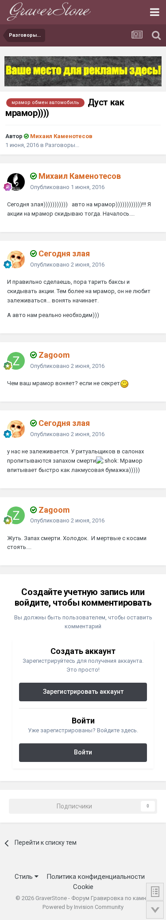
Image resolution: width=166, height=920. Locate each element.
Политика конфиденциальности (95, 877)
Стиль (25, 877)
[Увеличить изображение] (124, 383)
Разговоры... (62, 145)
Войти (83, 752)
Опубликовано (67, 187)
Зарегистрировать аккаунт (83, 691)
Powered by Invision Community (83, 907)
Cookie (83, 887)
